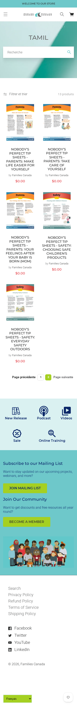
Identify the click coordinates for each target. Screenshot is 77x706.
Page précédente (24, 377)
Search (14, 588)
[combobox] (38, 52)
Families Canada (33, 664)
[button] (5, 14)
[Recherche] (69, 52)
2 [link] (48, 377)
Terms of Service (23, 607)
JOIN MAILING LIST (25, 488)
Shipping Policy (22, 613)
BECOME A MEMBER (26, 522)
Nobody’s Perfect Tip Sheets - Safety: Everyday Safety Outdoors (20, 339)
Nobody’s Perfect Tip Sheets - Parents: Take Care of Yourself (57, 159)
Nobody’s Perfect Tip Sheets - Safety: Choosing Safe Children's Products (56, 248)
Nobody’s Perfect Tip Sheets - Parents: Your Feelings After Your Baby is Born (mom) (20, 249)
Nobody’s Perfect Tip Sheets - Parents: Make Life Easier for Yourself (20, 159)
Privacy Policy (20, 594)
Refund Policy (20, 601)
